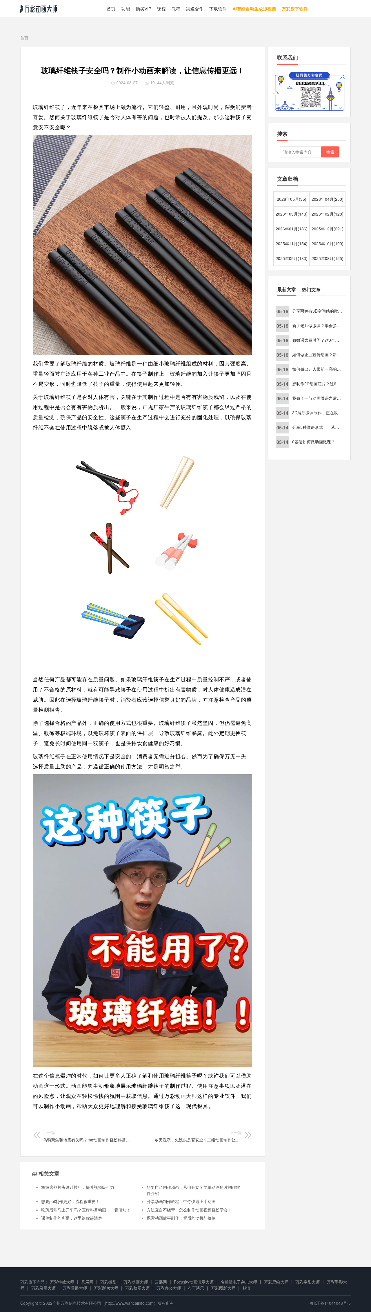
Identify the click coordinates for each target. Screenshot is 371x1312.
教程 (176, 9)
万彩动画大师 (135, 1282)
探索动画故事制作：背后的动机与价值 (181, 1218)
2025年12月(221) (327, 229)
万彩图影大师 (223, 1288)
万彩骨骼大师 (75, 1288)
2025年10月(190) (327, 243)
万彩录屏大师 (43, 1288)
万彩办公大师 (169, 1288)
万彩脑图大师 (137, 1288)
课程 (161, 9)
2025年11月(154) (292, 243)
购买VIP (143, 9)
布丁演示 (196, 1288)
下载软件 (218, 9)
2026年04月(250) (327, 199)
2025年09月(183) (292, 258)
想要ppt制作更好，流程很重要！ (70, 1201)
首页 (111, 9)
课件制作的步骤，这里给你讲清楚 (71, 1218)
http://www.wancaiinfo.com (129, 1303)
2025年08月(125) (327, 258)
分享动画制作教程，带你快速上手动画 (181, 1201)
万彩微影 (108, 1282)
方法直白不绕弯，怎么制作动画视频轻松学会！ (189, 1210)
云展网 (161, 1282)
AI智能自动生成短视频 (254, 9)
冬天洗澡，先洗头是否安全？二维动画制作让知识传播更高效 (198, 1136)
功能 (125, 9)
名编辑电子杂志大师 (239, 1282)
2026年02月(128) (327, 214)
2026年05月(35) (291, 199)
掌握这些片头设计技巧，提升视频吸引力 (77, 1187)
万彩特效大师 (62, 1282)
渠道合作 (194, 9)
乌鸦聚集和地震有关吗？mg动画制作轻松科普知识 (87, 1136)
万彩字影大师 (307, 1282)
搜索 (330, 152)
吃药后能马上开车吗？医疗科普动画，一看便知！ (85, 1210)
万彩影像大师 (106, 1288)
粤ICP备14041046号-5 (330, 1303)
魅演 (246, 1288)
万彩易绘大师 (276, 1282)
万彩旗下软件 (295, 9)
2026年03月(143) (292, 214)
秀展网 (87, 1282)
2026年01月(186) (292, 229)
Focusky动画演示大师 (194, 1282)
